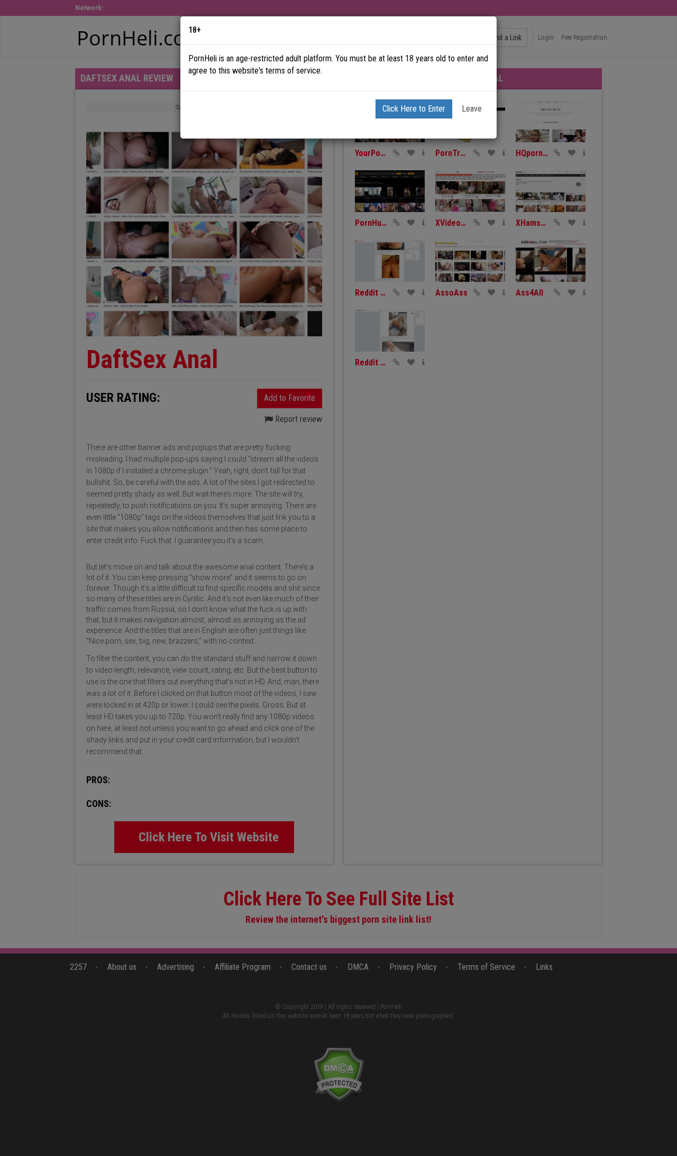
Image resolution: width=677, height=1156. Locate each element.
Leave (472, 109)
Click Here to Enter (413, 109)
